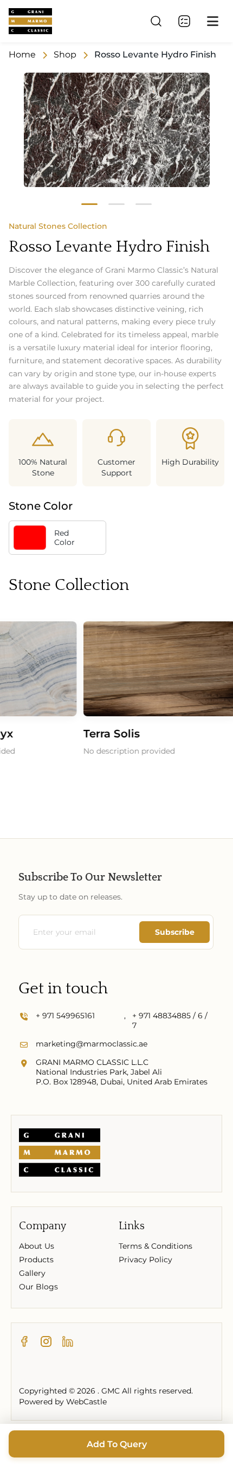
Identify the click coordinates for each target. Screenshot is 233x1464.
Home (22, 54)
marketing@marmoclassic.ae (91, 1044)
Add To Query (117, 1444)
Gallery (32, 1273)
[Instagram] (46, 1342)
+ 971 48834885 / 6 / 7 (170, 1020)
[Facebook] (24, 1342)
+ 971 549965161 (65, 1015)
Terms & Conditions (155, 1246)
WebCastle (86, 1402)
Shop (65, 54)
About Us (36, 1246)
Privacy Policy (145, 1259)
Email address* (80, 932)
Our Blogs (38, 1287)
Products (36, 1259)
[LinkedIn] (67, 1342)
